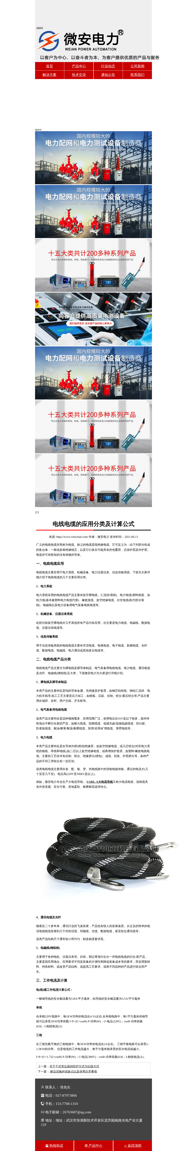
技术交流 (79, 75)
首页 (49, 66)
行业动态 (108, 66)
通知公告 (108, 75)
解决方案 (49, 75)
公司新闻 (137, 66)
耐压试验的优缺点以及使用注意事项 (73, 1071)
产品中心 (79, 66)
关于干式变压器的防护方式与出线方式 (74, 1066)
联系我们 (137, 75)
